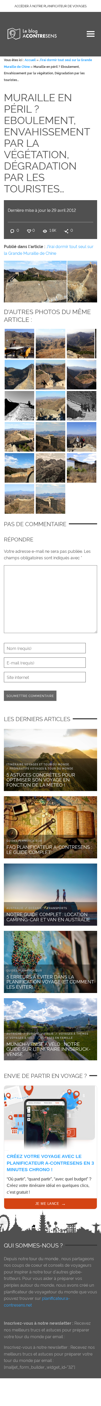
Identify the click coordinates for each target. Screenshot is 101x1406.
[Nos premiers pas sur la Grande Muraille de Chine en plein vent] (81, 342)
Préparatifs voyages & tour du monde (41, 768)
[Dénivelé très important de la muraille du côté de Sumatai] (50, 373)
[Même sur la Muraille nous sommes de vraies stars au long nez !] (81, 405)
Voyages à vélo (22, 1037)
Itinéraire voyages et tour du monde (37, 764)
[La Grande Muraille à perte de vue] (19, 498)
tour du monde (43, 1258)
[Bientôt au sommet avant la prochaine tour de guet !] (19, 405)
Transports (57, 908)
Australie (14, 908)
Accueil (30, 59)
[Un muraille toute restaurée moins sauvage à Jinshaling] (19, 467)
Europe (33, 1033)
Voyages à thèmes (73, 1033)
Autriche (14, 1033)
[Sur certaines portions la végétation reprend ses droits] (19, 373)
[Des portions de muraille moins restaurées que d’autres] (50, 405)
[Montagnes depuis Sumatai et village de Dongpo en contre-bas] (50, 342)
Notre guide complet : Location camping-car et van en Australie (48, 916)
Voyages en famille (56, 1037)
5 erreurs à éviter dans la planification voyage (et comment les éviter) (50, 981)
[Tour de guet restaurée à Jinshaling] (50, 436)
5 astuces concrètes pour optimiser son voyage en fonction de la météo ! (40, 779)
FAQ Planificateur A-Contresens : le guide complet (49, 849)
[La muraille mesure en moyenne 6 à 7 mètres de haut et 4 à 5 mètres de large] (81, 373)
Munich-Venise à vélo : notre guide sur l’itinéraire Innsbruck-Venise (48, 1048)
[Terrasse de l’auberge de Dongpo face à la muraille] (19, 342)
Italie (49, 1033)
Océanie (35, 908)
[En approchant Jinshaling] (19, 436)
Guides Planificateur (24, 840)
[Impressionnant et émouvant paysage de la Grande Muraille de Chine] (50, 467)
